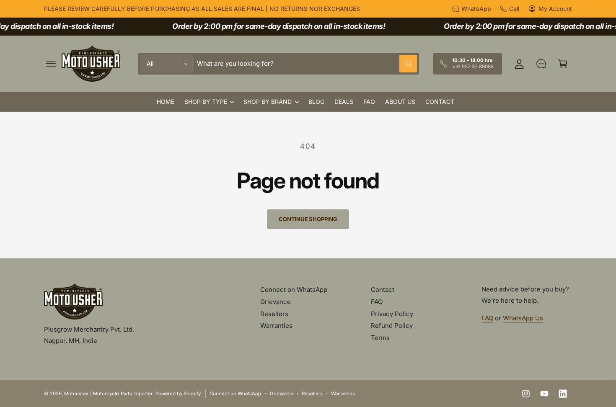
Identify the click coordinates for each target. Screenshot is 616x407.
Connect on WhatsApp (293, 290)
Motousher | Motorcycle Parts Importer (108, 394)
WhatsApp (476, 8)
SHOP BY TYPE (205, 101)
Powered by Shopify (178, 394)
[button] (51, 64)
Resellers (274, 314)
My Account (555, 8)
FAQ (377, 302)
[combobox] (307, 64)
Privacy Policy (392, 314)
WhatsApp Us (523, 318)
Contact (382, 290)
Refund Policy (392, 326)
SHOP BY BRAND (267, 101)
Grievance (275, 302)
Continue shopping (308, 219)
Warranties (276, 326)
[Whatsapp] (541, 64)
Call (514, 8)
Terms (380, 338)
